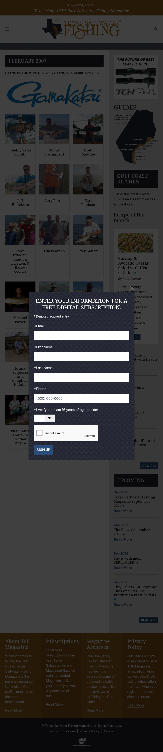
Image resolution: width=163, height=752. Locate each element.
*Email (39, 326)
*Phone (40, 389)
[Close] (131, 288)
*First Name (43, 347)
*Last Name (43, 368)
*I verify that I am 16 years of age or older (66, 410)
